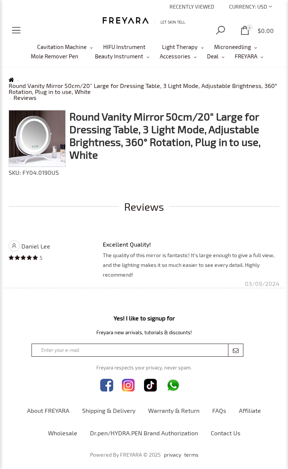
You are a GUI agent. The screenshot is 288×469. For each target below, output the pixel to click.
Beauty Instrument (119, 56)
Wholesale (62, 432)
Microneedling (232, 46)
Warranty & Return (174, 410)
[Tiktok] (150, 385)
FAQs (219, 410)
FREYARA (246, 56)
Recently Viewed (192, 6)
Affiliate (250, 410)
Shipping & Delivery (108, 410)
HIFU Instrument (124, 46)
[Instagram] (128, 385)
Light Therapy (180, 46)
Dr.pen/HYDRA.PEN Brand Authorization (144, 432)
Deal (212, 56)
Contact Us (225, 432)
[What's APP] (173, 385)
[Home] (144, 20)
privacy (172, 455)
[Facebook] (106, 385)
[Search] (220, 30)
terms (191, 455)
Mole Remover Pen (54, 56)
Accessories (175, 56)
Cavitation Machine (62, 46)
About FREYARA (48, 410)
